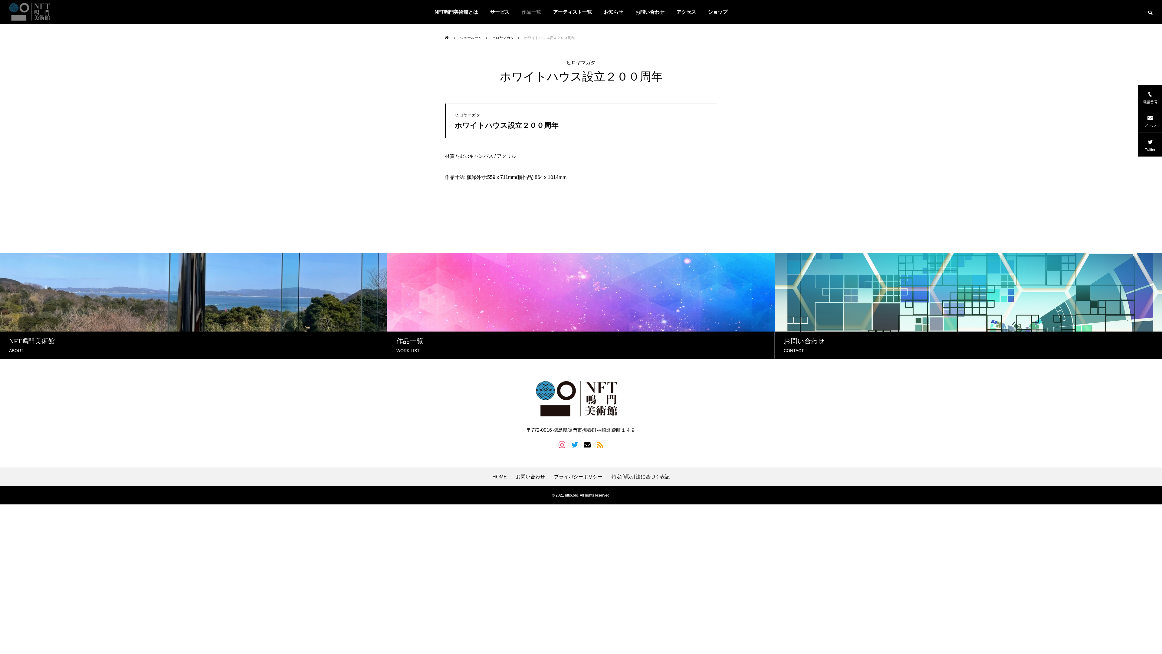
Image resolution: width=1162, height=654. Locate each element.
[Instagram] (562, 444)
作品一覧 (531, 12)
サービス (500, 12)
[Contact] (587, 444)
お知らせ (613, 12)
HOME (499, 476)
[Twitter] (574, 444)
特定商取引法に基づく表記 (641, 476)
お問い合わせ (650, 12)
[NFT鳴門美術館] (32, 12)
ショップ (717, 12)
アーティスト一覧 (572, 12)
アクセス (686, 12)
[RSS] (600, 444)
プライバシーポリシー (578, 476)
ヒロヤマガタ (581, 62)
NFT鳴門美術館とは (456, 12)
